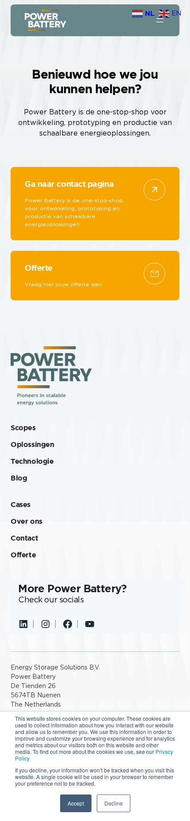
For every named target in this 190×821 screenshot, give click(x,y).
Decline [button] (113, 803)
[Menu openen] (160, 20)
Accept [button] (76, 803)
